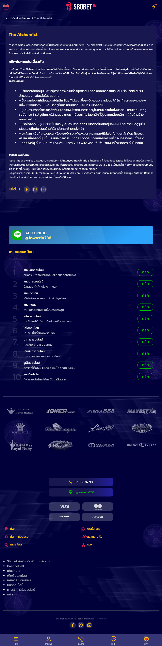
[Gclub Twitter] (81, 625)
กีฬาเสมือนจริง (19, 536)
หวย (89, 544)
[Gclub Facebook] (73, 625)
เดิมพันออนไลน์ (17, 575)
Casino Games (21, 18)
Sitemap (101, 618)
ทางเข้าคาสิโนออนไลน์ (21, 589)
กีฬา (12, 528)
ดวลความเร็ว (94, 536)
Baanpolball (15, 566)
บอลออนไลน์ (15, 584)
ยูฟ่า (10, 594)
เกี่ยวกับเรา (14, 570)
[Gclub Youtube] (89, 625)
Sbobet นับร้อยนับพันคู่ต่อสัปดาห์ (29, 561)
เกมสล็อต (16, 544)
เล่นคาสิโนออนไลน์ (19, 580)
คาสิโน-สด (93, 528)
